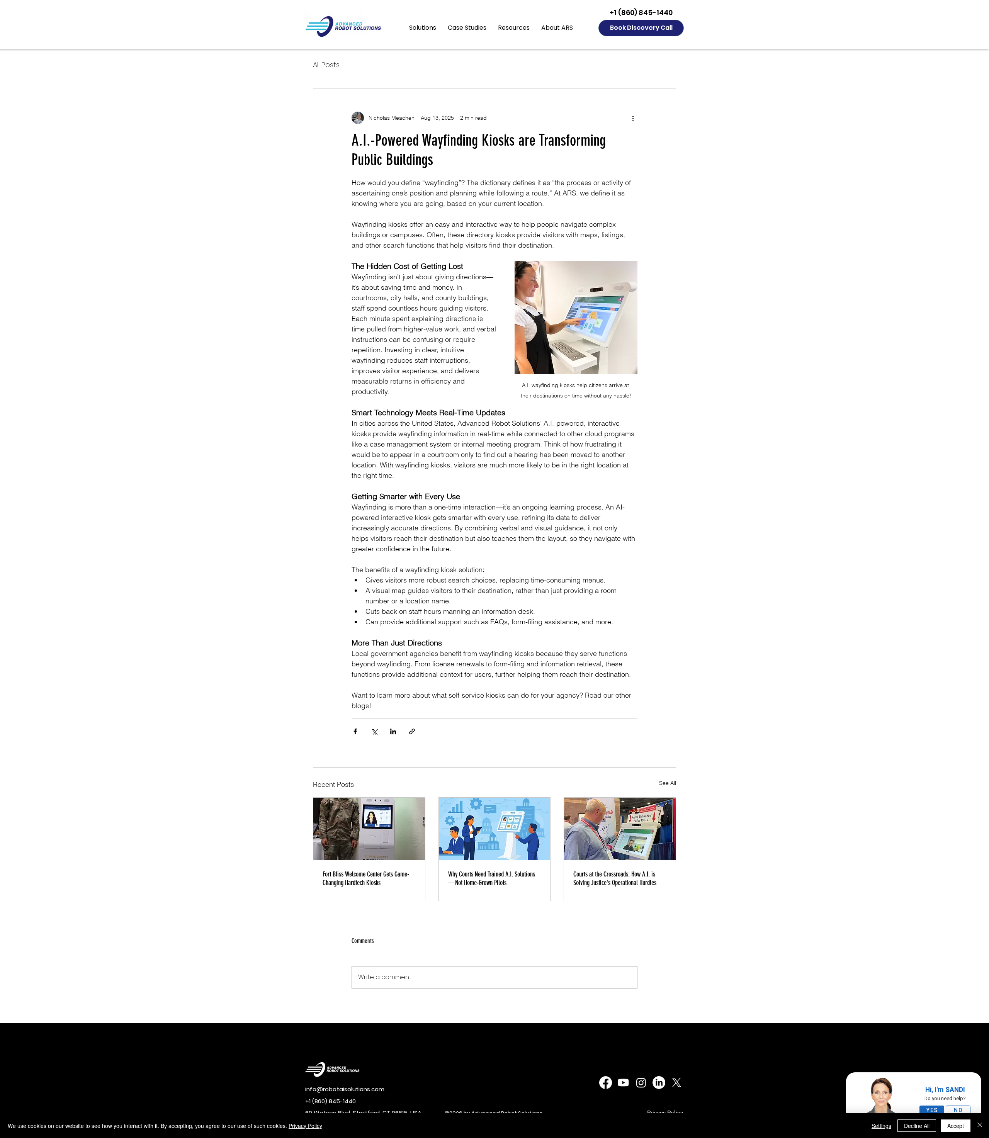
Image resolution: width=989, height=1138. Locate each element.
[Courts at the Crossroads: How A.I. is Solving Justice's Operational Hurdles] (620, 829)
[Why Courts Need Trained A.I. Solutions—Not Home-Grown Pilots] (495, 829)
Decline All (917, 1126)
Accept (955, 1126)
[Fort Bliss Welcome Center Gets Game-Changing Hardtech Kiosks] (369, 829)
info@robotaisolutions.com (344, 1089)
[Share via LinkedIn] (393, 731)
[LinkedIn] (659, 1082)
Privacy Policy (305, 1126)
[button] (422, 27)
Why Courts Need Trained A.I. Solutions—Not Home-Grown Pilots (491, 878)
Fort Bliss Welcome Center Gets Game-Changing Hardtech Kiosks (366, 878)
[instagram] (641, 1082)
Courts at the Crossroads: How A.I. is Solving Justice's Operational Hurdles (614, 878)
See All (667, 783)
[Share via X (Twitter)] (374, 731)
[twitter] (676, 1082)
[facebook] (605, 1082)
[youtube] (623, 1082)
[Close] (979, 1125)
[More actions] (632, 117)
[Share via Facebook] (355, 731)
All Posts (326, 65)
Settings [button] (881, 1126)
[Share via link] (412, 731)
